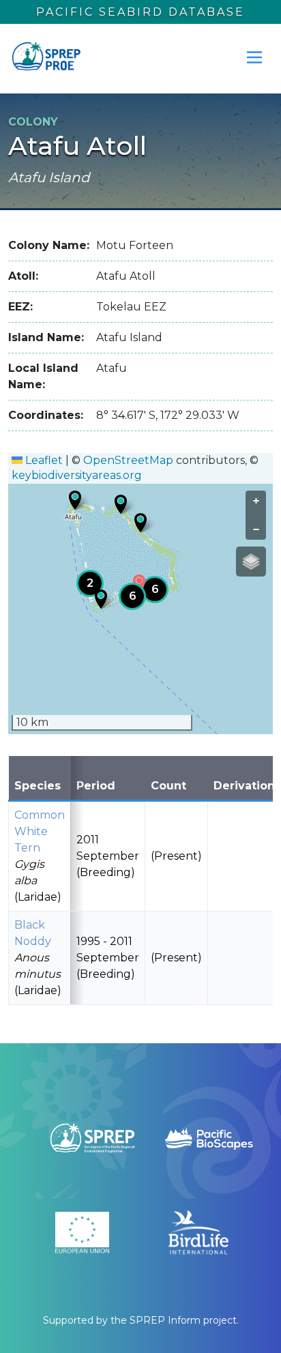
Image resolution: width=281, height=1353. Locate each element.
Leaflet (43, 460)
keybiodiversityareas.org (77, 475)
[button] (75, 500)
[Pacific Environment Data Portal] (45, 57)
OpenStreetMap (128, 460)
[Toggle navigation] (254, 57)
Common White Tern (39, 831)
